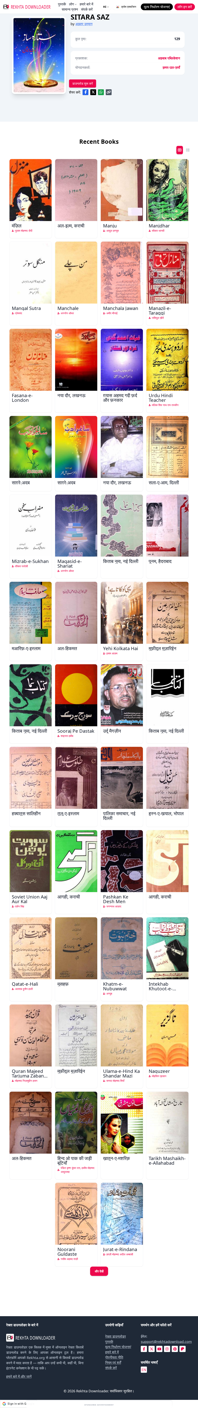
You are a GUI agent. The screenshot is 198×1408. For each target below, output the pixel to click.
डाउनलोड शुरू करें (82, 83)
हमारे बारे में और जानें (19, 1376)
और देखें (99, 1271)
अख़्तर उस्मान (83, 24)
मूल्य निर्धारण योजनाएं (118, 1346)
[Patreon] (182, 1349)
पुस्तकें (62, 4)
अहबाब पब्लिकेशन (169, 58)
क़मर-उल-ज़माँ (171, 67)
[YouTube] (159, 1349)
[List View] (187, 150)
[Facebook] (144, 1349)
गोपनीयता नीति (114, 1357)
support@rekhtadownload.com (166, 1341)
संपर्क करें (87, 9)
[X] (151, 1349)
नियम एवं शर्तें (113, 1362)
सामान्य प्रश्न (70, 9)
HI (104, 7)
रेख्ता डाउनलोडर (115, 1336)
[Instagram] (167, 1349)
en (144, 1369)
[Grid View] (179, 150)
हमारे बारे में (86, 4)
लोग (71, 4)
